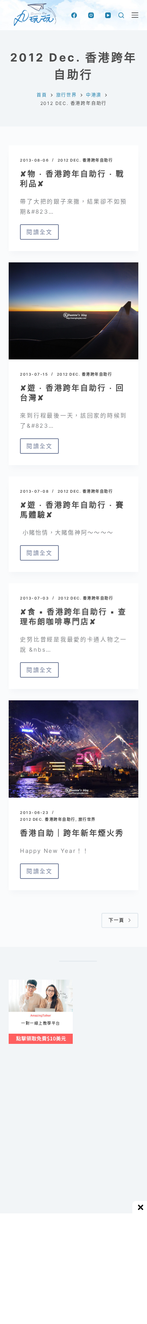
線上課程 (16, 982)
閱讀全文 (39, 234)
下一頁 (117, 920)
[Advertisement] (73, 1146)
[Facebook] (74, 15)
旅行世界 (87, 819)
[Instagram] (91, 15)
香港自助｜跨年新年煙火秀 (72, 833)
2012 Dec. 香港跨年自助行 (85, 160)
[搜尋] (121, 15)
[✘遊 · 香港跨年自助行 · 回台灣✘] (73, 310)
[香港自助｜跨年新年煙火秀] (73, 748)
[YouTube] (108, 15)
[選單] (135, 15)
